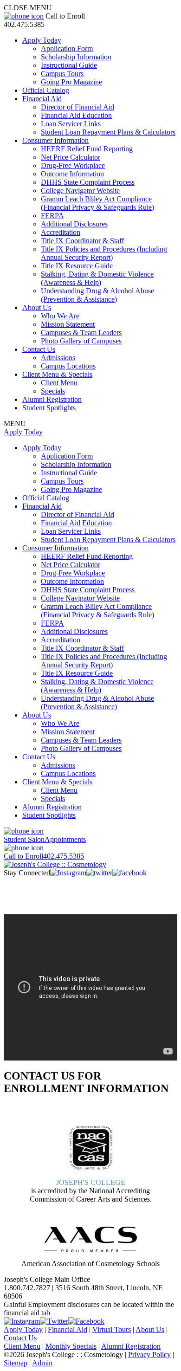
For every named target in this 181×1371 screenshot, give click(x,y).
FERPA (52, 216)
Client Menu (59, 383)
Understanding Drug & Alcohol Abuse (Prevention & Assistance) (97, 295)
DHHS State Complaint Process (88, 182)
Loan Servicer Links (71, 124)
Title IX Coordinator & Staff (82, 241)
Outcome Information (72, 174)
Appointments (45, 839)
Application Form (67, 48)
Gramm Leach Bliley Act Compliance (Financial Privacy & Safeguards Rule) (97, 203)
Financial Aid (42, 99)
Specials (53, 391)
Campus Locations (68, 366)
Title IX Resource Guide (77, 266)
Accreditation (60, 232)
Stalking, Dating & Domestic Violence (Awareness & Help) (97, 278)
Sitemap (15, 1363)
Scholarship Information (76, 57)
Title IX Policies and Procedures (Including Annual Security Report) (104, 253)
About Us (36, 307)
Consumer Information (55, 140)
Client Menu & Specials (57, 374)
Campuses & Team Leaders (81, 332)
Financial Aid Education (76, 115)
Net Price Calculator (70, 157)
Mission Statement (68, 324)
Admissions (58, 358)
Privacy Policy (149, 1354)
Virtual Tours (111, 1329)
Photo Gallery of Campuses (81, 341)
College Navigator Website (80, 190)
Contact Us (38, 349)
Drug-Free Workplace (73, 165)
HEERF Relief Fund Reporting (87, 149)
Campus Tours (62, 74)
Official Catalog (45, 90)
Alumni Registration (52, 399)
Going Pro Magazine (71, 82)
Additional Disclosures (74, 224)
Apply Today (41, 40)
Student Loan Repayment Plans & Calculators (108, 132)
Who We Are (60, 316)
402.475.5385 (44, 856)
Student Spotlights (49, 408)
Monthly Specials (71, 1346)
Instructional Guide (69, 65)
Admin (42, 1363)
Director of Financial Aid (77, 107)
